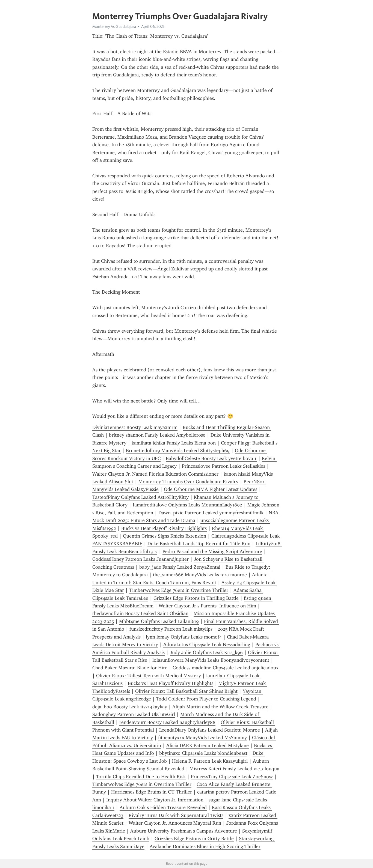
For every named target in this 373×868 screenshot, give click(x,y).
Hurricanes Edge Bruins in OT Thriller (151, 792)
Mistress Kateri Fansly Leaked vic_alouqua (234, 769)
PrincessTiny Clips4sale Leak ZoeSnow (232, 777)
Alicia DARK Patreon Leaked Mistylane (207, 745)
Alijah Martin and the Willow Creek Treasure (220, 707)
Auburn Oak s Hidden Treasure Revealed (163, 807)
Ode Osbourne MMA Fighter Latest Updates (210, 489)
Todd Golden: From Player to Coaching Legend (206, 699)
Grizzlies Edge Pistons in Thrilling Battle (196, 598)
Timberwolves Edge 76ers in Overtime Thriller (178, 590)
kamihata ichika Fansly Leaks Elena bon (174, 443)
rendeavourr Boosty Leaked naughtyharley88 (167, 722)
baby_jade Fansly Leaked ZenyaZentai (179, 567)
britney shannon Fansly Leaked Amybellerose (157, 435)
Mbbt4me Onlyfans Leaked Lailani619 (159, 621)
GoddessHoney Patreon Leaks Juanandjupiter (140, 559)
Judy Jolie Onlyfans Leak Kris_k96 (206, 652)
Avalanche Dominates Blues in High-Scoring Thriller (205, 846)
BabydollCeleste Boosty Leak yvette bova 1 (211, 458)
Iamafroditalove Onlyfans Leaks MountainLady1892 (187, 505)
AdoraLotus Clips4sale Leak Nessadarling (206, 645)
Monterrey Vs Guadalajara (114, 26)
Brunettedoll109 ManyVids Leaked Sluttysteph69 (178, 451)
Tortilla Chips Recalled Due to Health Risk (141, 777)
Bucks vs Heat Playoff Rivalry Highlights (164, 528)
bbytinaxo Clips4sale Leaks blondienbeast (203, 753)
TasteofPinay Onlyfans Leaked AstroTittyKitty (140, 497)
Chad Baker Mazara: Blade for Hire (129, 668)
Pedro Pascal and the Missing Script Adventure (212, 551)
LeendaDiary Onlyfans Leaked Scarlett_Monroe (209, 730)
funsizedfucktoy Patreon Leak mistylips (170, 629)
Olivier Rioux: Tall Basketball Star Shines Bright (186, 691)
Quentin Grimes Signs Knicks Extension (164, 536)
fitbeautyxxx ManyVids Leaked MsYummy (202, 738)
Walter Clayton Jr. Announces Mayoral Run (175, 823)
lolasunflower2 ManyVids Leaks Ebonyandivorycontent (210, 660)
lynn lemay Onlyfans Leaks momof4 (184, 637)
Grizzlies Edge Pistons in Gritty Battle (194, 839)
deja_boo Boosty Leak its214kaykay (129, 707)
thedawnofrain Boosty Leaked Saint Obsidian (140, 613)
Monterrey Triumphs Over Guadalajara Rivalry (188, 482)
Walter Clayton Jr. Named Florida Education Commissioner (155, 474)
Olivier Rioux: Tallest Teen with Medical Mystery (148, 676)
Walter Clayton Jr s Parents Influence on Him (207, 606)
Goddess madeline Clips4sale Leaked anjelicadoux (226, 668)
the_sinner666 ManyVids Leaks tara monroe (200, 575)
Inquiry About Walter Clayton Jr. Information (154, 800)
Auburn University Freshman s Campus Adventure (183, 831)
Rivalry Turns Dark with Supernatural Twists (176, 815)
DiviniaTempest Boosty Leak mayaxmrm (134, 427)
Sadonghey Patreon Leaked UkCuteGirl (133, 714)
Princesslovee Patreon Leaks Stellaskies (223, 466)
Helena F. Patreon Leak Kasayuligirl (210, 761)
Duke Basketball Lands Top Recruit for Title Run (198, 544)
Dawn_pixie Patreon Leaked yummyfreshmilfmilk (211, 513)
